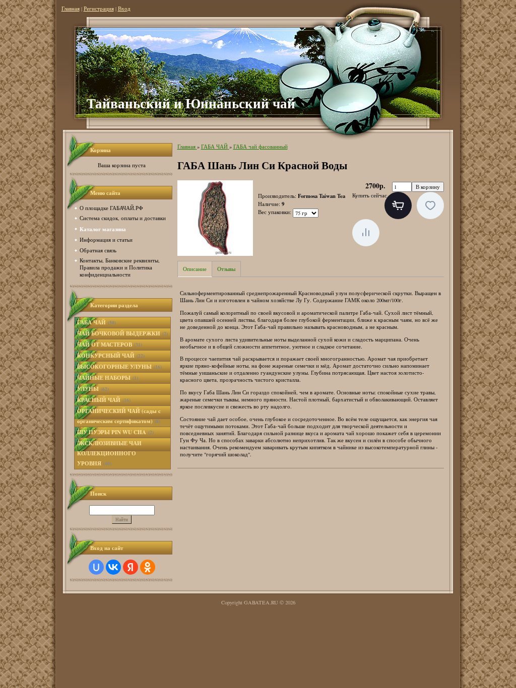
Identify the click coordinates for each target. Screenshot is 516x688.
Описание (195, 268)
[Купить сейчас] (398, 205)
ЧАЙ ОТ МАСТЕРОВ (109, 344)
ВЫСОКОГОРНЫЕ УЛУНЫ (119, 367)
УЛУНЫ (93, 389)
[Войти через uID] (96, 567)
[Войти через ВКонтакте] (113, 567)
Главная (70, 8)
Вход (124, 8)
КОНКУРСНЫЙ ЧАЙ (111, 356)
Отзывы (226, 268)
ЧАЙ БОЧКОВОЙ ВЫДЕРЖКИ (122, 333)
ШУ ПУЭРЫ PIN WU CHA (115, 432)
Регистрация (99, 8)
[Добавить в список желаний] (430, 205)
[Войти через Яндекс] (130, 567)
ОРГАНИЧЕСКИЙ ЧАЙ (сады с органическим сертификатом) (119, 416)
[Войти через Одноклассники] (147, 567)
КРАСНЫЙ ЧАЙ (104, 400)
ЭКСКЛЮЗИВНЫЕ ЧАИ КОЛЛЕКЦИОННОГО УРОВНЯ (109, 453)
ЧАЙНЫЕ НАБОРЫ (107, 378)
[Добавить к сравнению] (365, 232)
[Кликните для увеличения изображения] (215, 218)
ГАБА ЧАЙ (96, 322)
